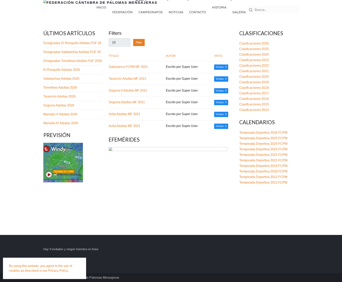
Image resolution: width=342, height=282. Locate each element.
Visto (218, 55)
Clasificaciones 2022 (254, 65)
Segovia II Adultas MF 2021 (128, 90)
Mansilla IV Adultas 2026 (60, 123)
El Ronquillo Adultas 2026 (61, 69)
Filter (139, 42)
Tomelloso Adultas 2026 (60, 87)
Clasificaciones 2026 (254, 43)
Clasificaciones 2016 (254, 98)
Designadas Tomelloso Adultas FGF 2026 (72, 60)
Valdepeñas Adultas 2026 (61, 78)
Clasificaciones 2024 (254, 54)
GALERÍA (239, 12)
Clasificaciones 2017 (254, 93)
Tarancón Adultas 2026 (59, 96)
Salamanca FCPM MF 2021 (128, 66)
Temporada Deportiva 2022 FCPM (263, 154)
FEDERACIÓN (122, 12)
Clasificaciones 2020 (254, 76)
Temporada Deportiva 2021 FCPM (263, 160)
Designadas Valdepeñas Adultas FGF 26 (72, 52)
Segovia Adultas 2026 (58, 105)
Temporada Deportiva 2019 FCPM (263, 165)
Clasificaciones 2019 (254, 82)
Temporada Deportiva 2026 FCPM (263, 132)
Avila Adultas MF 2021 (124, 114)
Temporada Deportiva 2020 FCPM (263, 171)
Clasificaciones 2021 (254, 71)
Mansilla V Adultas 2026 (60, 114)
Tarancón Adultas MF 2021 (127, 78)
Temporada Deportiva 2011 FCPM (263, 182)
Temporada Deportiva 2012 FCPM (263, 177)
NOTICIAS (176, 12)
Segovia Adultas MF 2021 (127, 102)
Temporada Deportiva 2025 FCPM (263, 138)
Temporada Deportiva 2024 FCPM (263, 143)
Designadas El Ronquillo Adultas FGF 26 (72, 43)
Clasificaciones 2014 (254, 110)
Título (114, 55)
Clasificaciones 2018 (254, 87)
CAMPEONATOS (151, 12)
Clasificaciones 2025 (254, 49)
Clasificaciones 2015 (254, 104)
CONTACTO (197, 12)
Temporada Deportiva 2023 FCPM (263, 149)
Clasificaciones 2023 (254, 60)
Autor (171, 55)
